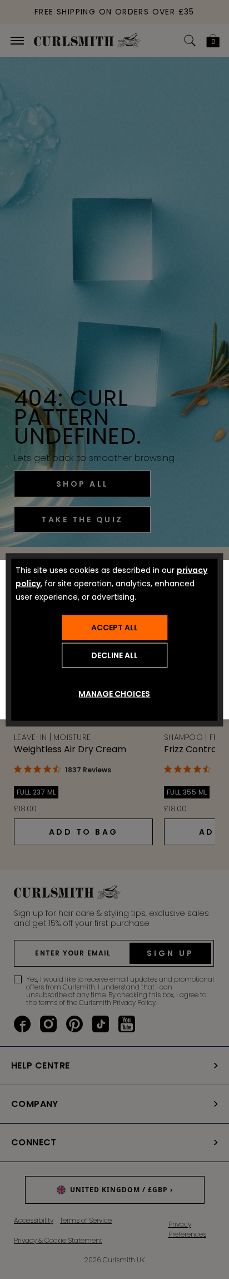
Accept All (114, 627)
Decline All (114, 655)
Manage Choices (114, 693)
